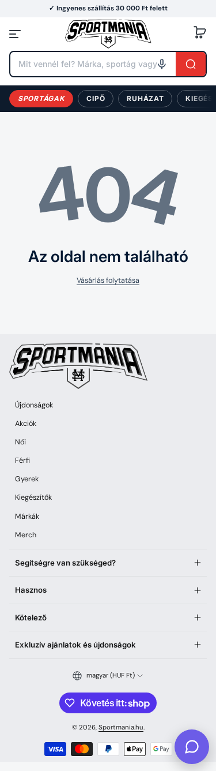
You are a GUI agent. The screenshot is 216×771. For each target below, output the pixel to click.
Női (20, 442)
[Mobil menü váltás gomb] (16, 34)
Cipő (95, 98)
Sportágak (41, 98)
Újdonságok (34, 405)
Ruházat (145, 98)
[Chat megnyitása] (192, 746)
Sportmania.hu (120, 727)
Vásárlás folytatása (108, 280)
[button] (200, 34)
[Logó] (108, 34)
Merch (25, 535)
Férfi (22, 460)
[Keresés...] (191, 64)
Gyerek (27, 479)
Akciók (25, 423)
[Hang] (162, 64)
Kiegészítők (33, 497)
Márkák (27, 516)
